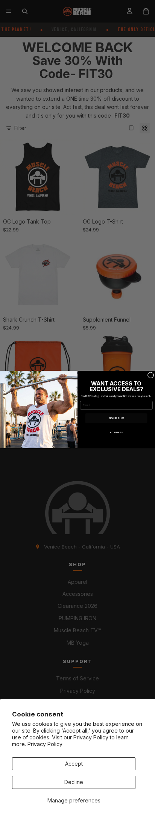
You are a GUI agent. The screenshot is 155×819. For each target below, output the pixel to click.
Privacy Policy (44, 744)
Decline (73, 782)
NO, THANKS (116, 433)
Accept (74, 763)
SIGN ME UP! (116, 418)
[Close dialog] (150, 375)
